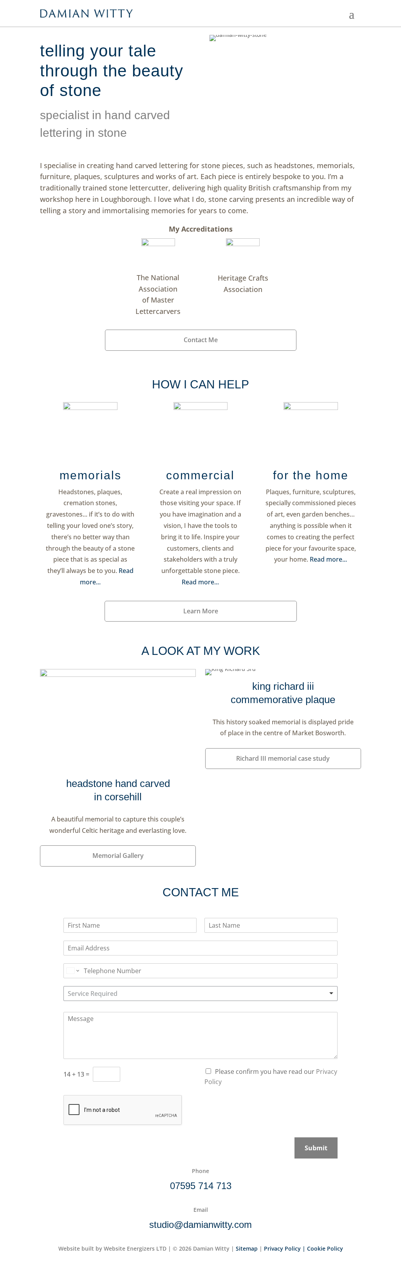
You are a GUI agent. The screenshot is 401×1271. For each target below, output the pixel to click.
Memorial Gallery (118, 855)
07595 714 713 (200, 1185)
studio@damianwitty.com (200, 1224)
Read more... (328, 559)
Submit (316, 1148)
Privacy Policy (282, 1248)
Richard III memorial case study (283, 758)
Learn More (200, 611)
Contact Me (201, 339)
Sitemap (247, 1248)
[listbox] (200, 993)
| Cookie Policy (322, 1248)
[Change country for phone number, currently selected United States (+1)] (72, 970)
